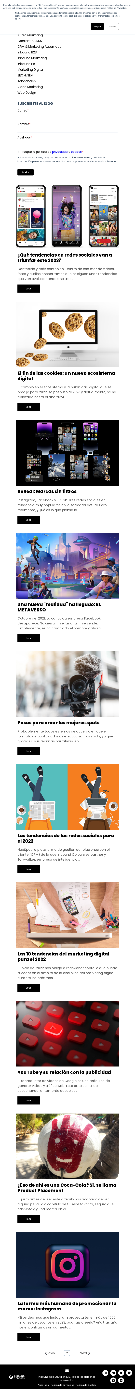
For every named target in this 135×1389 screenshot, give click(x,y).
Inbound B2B (27, 52)
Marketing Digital (30, 69)
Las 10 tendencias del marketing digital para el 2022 (63, 957)
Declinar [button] (112, 26)
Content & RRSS (29, 41)
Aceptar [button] (97, 26)
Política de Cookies (86, 1385)
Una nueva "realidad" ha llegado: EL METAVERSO (59, 607)
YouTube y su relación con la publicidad (64, 1072)
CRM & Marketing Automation (40, 46)
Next (83, 1353)
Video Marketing (30, 87)
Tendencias (26, 81)
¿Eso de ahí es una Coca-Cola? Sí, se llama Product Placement (66, 1188)
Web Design (26, 92)
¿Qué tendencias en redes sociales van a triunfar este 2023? (64, 258)
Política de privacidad (62, 1385)
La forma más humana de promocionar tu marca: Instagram (67, 1306)
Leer (28, 288)
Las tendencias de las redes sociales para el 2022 (65, 838)
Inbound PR (26, 64)
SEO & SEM (25, 75)
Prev (51, 1353)
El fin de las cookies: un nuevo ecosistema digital (66, 376)
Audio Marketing (30, 35)
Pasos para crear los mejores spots (58, 722)
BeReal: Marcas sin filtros (47, 491)
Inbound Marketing (32, 58)
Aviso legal (43, 1385)
